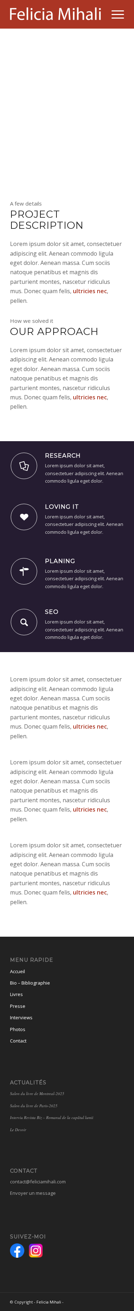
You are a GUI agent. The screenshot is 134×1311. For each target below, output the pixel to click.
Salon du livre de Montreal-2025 (37, 1093)
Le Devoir (18, 1129)
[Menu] (114, 14)
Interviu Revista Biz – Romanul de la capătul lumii (52, 1117)
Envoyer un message (33, 1193)
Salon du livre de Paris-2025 (34, 1105)
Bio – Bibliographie (30, 983)
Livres (16, 994)
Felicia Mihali (48, 1302)
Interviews (21, 1017)
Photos (17, 1029)
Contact (18, 1041)
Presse (17, 1006)
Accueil (17, 971)
